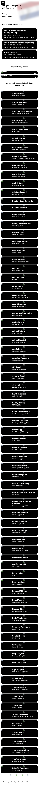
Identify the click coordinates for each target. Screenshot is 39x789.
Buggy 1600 (19, 85)
